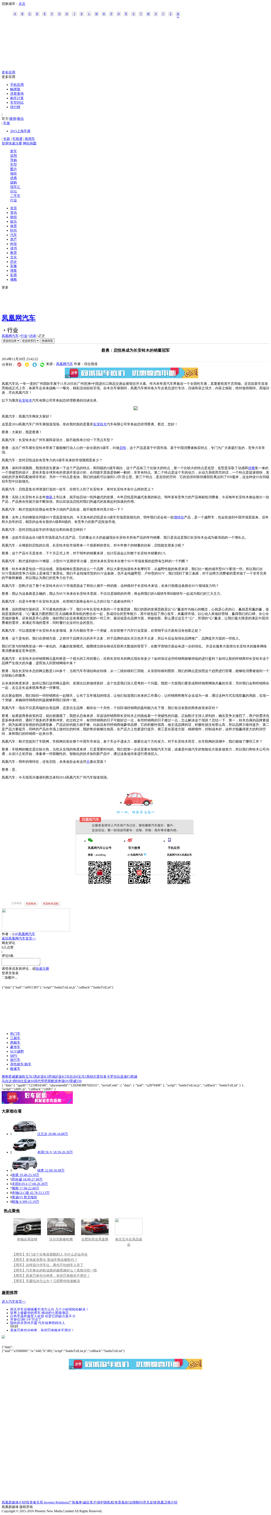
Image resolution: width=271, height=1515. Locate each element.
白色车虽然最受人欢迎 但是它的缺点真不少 (42, 1316)
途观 (15, 1175)
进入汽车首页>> (14, 1301)
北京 (22, 4)
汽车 (13, 235)
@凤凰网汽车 (25, 934)
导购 (13, 160)
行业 (13, 200)
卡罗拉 (112, 1076)
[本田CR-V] (24, 1152)
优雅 (251, 468)
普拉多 (102, 1076)
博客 (13, 270)
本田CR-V (44, 1152)
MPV (14, 1056)
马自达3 (8, 1081)
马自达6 (72, 1076)
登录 (5, 143)
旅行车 (15, 1060)
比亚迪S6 (27, 1081)
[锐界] (24, 1170)
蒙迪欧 (20, 1076)
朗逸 (15, 1202)
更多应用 (8, 72)
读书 (13, 248)
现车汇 (15, 187)
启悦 (122, 448)
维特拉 (179, 517)
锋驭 (49, 497)
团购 (13, 182)
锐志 (93, 1076)
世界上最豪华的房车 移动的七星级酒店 (39, 1312)
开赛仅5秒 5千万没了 (25, 1319)
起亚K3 (42, 1076)
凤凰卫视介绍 (167, 1502)
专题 (6, 139)
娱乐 (13, 221)
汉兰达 (42, 1134)
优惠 (13, 178)
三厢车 (15, 1038)
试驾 (13, 155)
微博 (12, 118)
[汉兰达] (24, 1134)
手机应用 (17, 84)
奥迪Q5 (17, 1197)
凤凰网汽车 (19, 318)
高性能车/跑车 (20, 1064)
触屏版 (15, 89)
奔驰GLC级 (20, 1193)
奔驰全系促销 (27, 1239)
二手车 (15, 196)
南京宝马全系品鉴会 (128, 1241)
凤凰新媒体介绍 (13, 1502)
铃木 (103, 424)
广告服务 (75, 1502)
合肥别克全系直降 (94, 1239)
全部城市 (178, 14)
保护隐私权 (105, 1502)
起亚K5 (60, 1076)
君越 (134, 1076)
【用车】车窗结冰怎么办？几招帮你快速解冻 (46, 1281)
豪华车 (15, 1047)
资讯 (13, 212)
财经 (13, 217)
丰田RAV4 (19, 1184)
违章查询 (17, 93)
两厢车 (15, 1042)
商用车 (30, 139)
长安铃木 (25, 400)
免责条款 (121, 1502)
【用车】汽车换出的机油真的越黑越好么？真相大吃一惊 (54, 1270)
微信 (20, 118)
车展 (6, 123)
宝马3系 (31, 1076)
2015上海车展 (20, 131)
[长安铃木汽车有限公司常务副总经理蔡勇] (135, 409)
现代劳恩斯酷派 (46, 1081)
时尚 (13, 230)
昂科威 (17, 1179)
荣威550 (76, 1081)
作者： (7, 934)
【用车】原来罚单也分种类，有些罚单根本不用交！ (51, 1275)
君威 (11, 1076)
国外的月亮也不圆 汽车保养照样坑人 (37, 1322)
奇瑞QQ (64, 1081)
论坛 (13, 191)
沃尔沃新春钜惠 (61, 1239)
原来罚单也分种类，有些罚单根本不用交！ (42, 1330)
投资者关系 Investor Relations (47, 1502)
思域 (51, 1076)
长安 (96, 424)
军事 (13, 266)
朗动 (17, 1081)
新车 (13, 151)
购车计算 (17, 98)
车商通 (17, 139)
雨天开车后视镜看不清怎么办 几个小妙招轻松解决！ (49, 1309)
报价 (13, 173)
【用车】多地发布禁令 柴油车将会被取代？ (44, 1260)
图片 (13, 169)
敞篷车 (15, 1068)
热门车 (15, 1033)
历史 (13, 261)
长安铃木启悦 (50, 903)
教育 (13, 253)
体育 (13, 226)
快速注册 (15, 143)
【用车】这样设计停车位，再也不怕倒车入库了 (47, 1265)
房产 (13, 239)
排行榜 (15, 107)
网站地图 (29, 143)
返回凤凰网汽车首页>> (19, 938)
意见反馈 (149, 1502)
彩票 (13, 275)
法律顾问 (135, 1502)
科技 (13, 244)
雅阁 (5, 1076)
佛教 (13, 279)
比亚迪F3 (124, 1076)
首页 (13, 208)
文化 (13, 257)
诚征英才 (89, 1502)
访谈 (32, 336)
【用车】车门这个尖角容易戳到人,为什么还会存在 (50, 1254)
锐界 (40, 1170)
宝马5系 (84, 1076)
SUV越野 (17, 1051)
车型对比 (17, 102)
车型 (13, 164)
